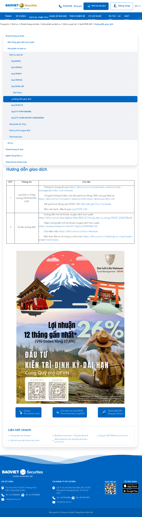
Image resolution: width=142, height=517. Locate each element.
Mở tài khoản (98, 6)
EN (139, 6)
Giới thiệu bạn (15, 137)
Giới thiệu (17, 93)
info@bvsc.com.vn (13, 499)
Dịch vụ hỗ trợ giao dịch (19, 131)
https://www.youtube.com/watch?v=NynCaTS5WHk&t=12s (68, 226)
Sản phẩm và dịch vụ (51, 24)
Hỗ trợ (10, 143)
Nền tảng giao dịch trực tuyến (21, 42)
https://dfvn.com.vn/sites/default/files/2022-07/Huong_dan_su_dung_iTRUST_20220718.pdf (85, 218)
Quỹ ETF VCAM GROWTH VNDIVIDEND (27, 118)
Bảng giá (78, 6)
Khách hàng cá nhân (30, 24)
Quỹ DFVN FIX (17, 105)
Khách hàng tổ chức (14, 149)
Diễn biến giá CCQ (90, 204)
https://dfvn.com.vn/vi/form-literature (78, 231)
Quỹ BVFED (16, 61)
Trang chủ (4, 24)
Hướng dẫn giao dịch (104, 24)
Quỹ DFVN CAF (85, 24)
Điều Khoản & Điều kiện (16, 162)
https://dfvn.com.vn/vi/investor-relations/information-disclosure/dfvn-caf (76, 199)
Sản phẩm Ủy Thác (17, 124)
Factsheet (106, 204)
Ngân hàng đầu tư (14, 156)
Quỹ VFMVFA (16, 80)
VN (136, 6)
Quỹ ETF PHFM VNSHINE (21, 112)
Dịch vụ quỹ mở (70, 24)
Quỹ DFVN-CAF (79, 209)
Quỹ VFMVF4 (16, 67)
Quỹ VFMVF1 (16, 74)
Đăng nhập (124, 6)
